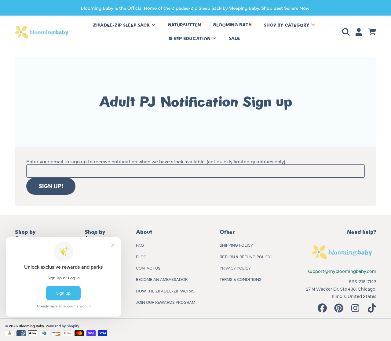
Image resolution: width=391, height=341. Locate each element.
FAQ (140, 245)
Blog (141, 256)
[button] (347, 32)
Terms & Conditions (240, 279)
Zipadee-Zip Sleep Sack (122, 25)
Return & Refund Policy (245, 256)
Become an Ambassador (162, 279)
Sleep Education (190, 38)
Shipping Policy (236, 245)
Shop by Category (287, 25)
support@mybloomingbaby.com (342, 271)
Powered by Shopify (62, 325)
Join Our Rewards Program (165, 302)
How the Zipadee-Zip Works (165, 290)
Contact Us (148, 267)
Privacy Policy (235, 267)
